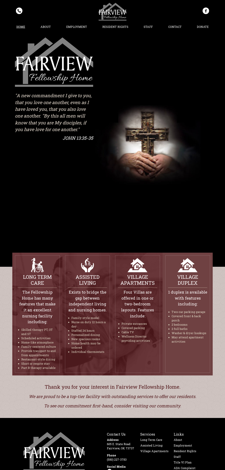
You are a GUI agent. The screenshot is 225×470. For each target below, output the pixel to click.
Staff (148, 27)
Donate (203, 27)
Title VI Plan (183, 462)
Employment (76, 27)
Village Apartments (154, 451)
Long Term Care (151, 440)
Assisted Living (151, 445)
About (45, 27)
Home (20, 27)
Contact (175, 27)
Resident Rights (115, 27)
